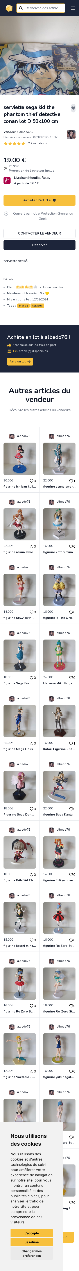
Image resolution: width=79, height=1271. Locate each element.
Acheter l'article (37, 200)
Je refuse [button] (32, 1242)
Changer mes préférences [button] (32, 1253)
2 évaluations (37, 143)
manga (23, 305)
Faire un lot (17, 361)
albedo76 (25, 132)
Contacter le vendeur (39, 233)
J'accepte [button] (32, 1233)
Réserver (39, 245)
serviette (37, 305)
